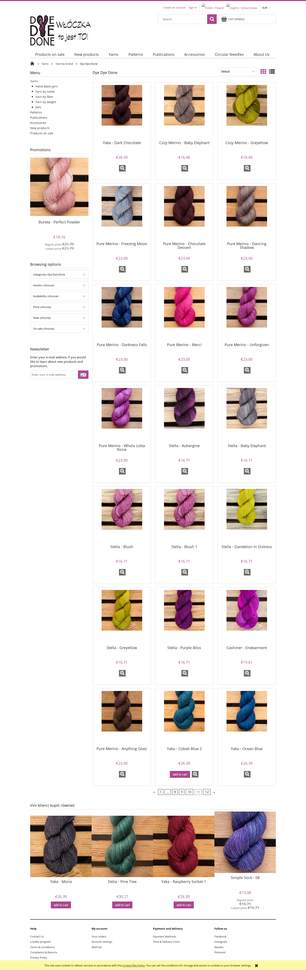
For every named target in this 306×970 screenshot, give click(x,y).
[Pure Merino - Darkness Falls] (122, 313)
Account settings (102, 942)
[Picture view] (263, 71)
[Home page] (63, 29)
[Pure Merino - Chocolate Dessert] (184, 212)
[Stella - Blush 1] (184, 515)
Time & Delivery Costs (166, 942)
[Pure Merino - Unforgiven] (246, 313)
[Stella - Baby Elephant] (246, 414)
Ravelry (219, 947)
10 (189, 792)
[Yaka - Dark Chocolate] (122, 111)
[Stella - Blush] (122, 515)
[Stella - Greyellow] (122, 616)
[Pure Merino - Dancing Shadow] (246, 212)
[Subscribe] (83, 374)
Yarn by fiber (44, 97)
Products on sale (41, 133)
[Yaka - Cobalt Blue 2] (184, 717)
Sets (38, 107)
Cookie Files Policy (133, 965)
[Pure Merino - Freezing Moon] (122, 212)
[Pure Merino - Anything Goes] (122, 717)
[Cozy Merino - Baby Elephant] (184, 111)
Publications (38, 118)
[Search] (212, 19)
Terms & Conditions (42, 947)
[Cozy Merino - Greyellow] (246, 111)
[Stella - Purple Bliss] (184, 616)
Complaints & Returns (43, 952)
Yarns (34, 81)
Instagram (220, 942)
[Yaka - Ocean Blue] (246, 717)
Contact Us (37, 936)
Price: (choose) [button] (42, 307)
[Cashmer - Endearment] (246, 616)
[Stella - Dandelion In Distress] (246, 515)
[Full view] (272, 71)
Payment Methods (164, 936)
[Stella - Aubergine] (184, 414)
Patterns (36, 112)
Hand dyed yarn (46, 86)
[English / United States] (241, 7)
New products (40, 128)
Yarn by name (45, 92)
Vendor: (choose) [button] (43, 285)
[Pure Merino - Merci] (184, 313)
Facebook (220, 936)
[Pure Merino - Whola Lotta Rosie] (122, 414)
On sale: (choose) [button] (43, 328)
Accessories (38, 123)
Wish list (97, 947)
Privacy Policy (38, 957)
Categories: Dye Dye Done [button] (49, 274)
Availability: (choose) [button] (45, 296)
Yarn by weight (45, 102)
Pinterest (220, 952)
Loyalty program (40, 942)
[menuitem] (49, 54)
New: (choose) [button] (42, 318)
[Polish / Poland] (213, 7)
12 (207, 792)
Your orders (99, 936)
